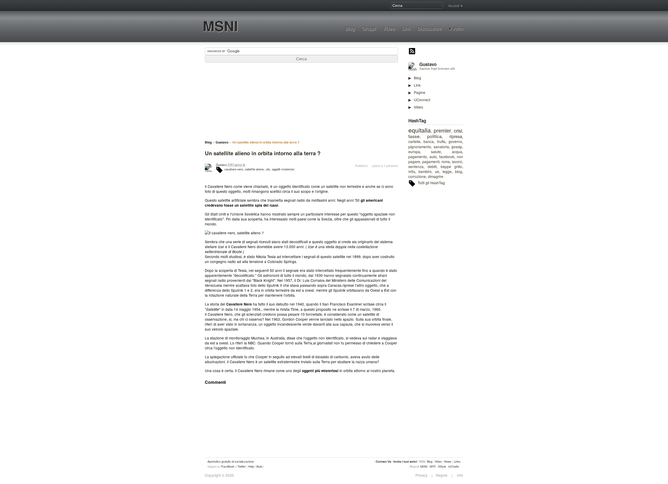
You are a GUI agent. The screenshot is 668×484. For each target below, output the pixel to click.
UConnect (422, 99)
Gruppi (369, 28)
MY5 (433, 466)
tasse (414, 136)
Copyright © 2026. (220, 475)
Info (458, 475)
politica (434, 136)
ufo (268, 169)
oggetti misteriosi (283, 169)
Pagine (419, 92)
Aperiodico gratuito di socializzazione (230, 461)
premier (442, 130)
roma (446, 161)
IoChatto (453, 466)
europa (414, 151)
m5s (411, 171)
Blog (350, 28)
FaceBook (227, 466)
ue (437, 171)
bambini (425, 171)
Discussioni (429, 28)
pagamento (417, 156)
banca (429, 141)
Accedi (453, 6)
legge (447, 171)
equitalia (419, 130)
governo (455, 141)
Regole (442, 475)
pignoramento (419, 146)
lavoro (457, 161)
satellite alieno (254, 169)
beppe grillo (451, 166)
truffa (441, 141)
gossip (456, 146)
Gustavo (428, 64)
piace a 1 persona (385, 166)
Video (389, 28)
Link (406, 28)
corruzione (417, 176)
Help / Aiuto (255, 466)
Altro (458, 28)
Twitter (241, 466)
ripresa (455, 136)
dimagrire (435, 176)
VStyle (442, 466)
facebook (446, 156)
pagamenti (430, 161)
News (447, 461)
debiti (432, 166)
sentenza (416, 166)
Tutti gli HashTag (431, 182)
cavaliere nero (233, 169)
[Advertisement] (447, 271)
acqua (457, 151)
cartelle (414, 141)
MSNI (220, 25)
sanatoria (441, 146)
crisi (458, 130)
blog (458, 171)
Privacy (423, 475)
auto (433, 156)
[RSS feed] (412, 51)
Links (457, 461)
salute (436, 151)
